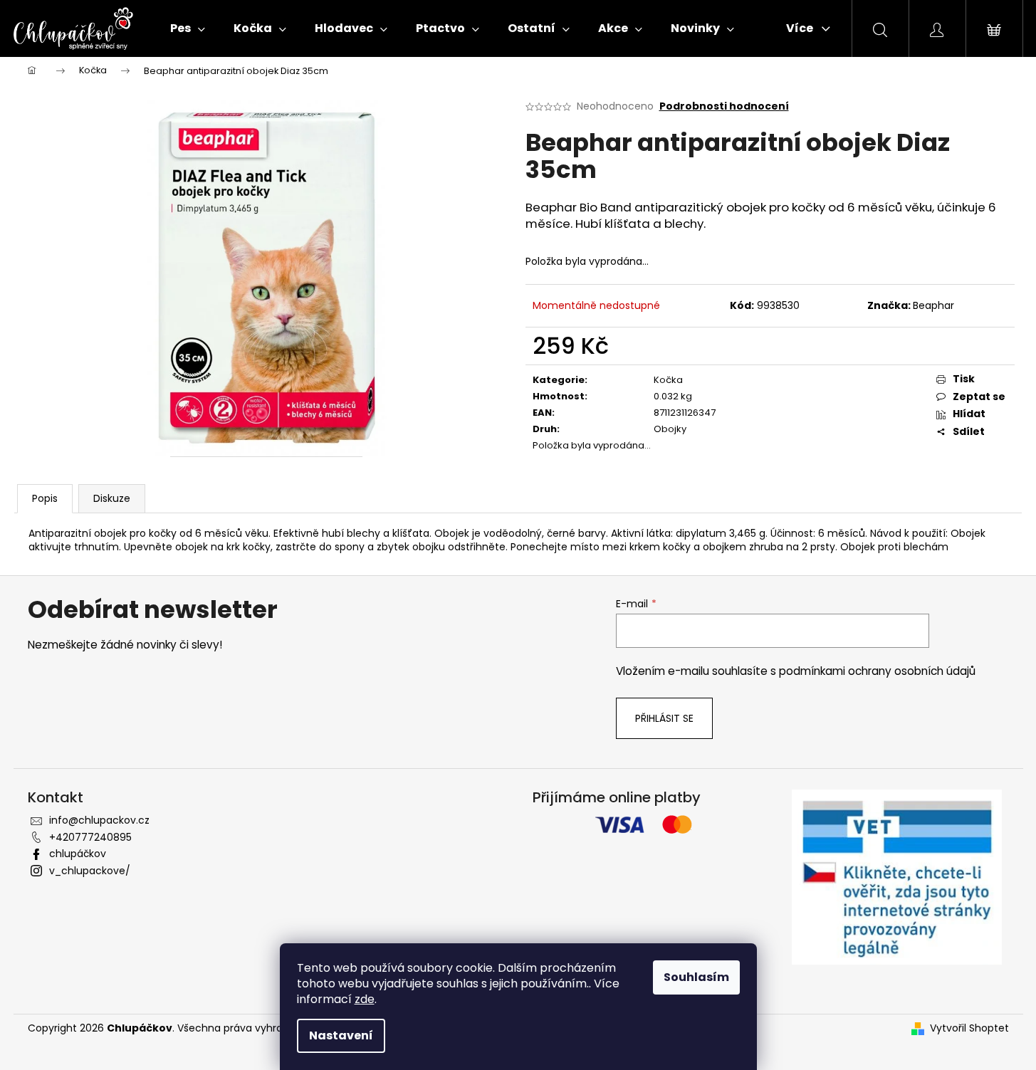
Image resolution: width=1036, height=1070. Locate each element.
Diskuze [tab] (111, 498)
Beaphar (933, 305)
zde (365, 999)
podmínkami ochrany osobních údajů (877, 670)
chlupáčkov (77, 853)
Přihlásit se (664, 718)
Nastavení (341, 1035)
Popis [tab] (45, 498)
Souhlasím (696, 977)
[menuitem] (187, 28)
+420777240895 (90, 837)
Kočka (668, 380)
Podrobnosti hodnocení (724, 106)
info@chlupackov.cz (99, 820)
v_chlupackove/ (89, 871)
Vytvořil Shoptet (969, 1028)
